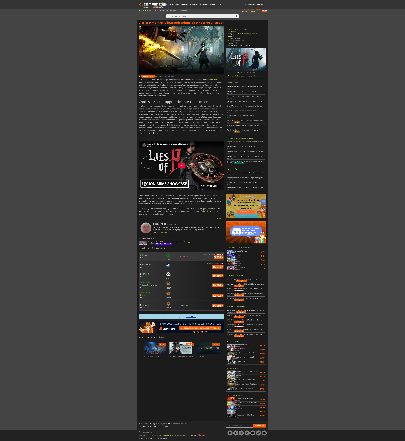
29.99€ (217, 285)
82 (142, 257)
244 (142, 276)
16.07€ (217, 267)
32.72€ (217, 295)
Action (238, 34)
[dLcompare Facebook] (235, 433)
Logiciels (193, 4)
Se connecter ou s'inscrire (254, 4)
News (220, 4)
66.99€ (217, 305)
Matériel (213, 4)
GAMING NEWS (148, 76)
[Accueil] (139, 11)
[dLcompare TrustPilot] (246, 433)
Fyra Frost (158, 76)
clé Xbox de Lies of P (208, 211)
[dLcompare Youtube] (252, 433)
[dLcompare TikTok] (258, 433)
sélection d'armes (213, 79)
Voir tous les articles (161, 233)
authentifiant (191, 317)
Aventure (245, 34)
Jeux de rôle (254, 34)
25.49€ (217, 275)
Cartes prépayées (182, 4)
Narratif (230, 36)
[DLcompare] (146, 431)
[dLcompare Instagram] (241, 433)
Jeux (171, 4)
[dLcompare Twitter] (229, 433)
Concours (203, 4)
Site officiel (232, 32)
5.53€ (218, 257)
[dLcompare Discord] (263, 433)
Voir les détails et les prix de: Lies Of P (241, 76)
